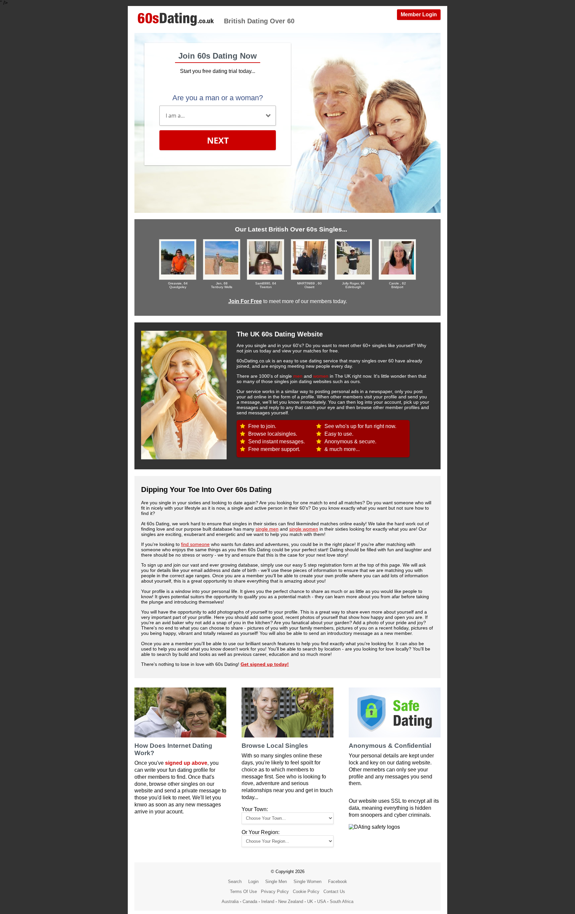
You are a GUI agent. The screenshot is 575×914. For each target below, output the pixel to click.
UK (310, 901)
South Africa (341, 901)
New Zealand (290, 901)
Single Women (307, 881)
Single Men (276, 881)
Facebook (337, 881)
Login (253, 881)
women (320, 376)
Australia (230, 901)
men (297, 376)
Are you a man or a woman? (217, 98)
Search (235, 881)
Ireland (267, 901)
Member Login (419, 14)
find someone (195, 544)
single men (267, 529)
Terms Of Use (243, 891)
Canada (250, 901)
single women (303, 529)
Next (218, 140)
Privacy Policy (275, 891)
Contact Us (334, 891)
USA (321, 901)
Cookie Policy (306, 891)
